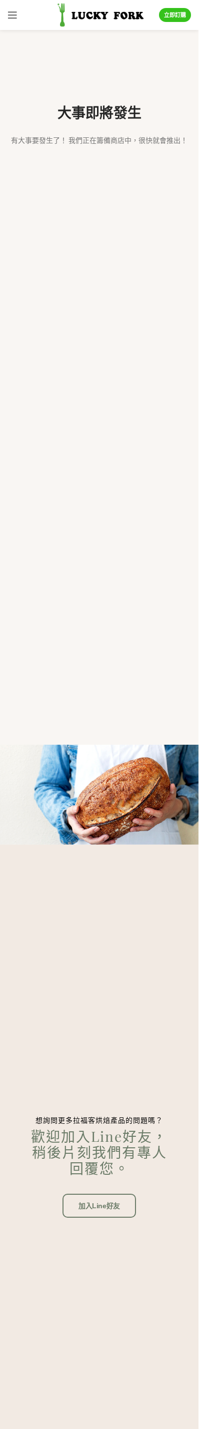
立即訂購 (175, 14)
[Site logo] (99, 14)
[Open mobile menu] (12, 15)
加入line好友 (99, 1206)
